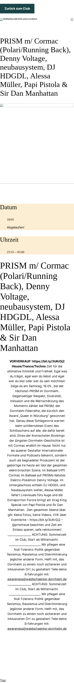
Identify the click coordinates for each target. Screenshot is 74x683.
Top (3, 680)
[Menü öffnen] (72, 20)
